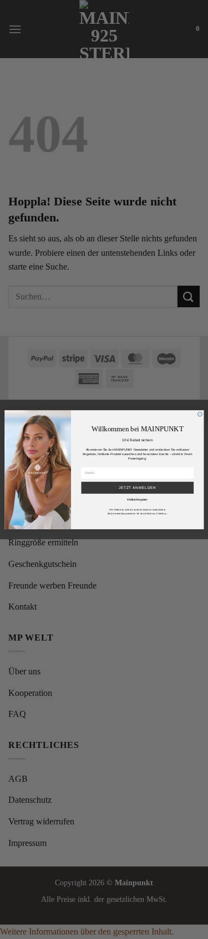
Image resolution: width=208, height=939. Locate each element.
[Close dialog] (199, 414)
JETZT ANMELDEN (137, 487)
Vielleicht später (137, 499)
